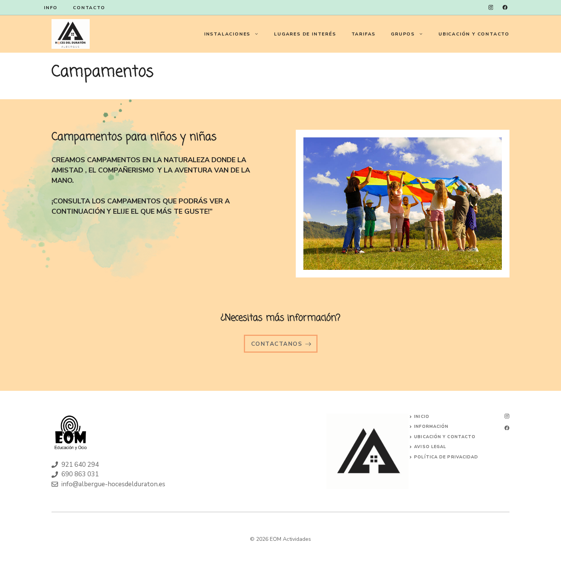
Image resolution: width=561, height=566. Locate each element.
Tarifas (363, 34)
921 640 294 (80, 464)
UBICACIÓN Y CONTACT (443, 437)
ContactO (89, 8)
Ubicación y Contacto (473, 34)
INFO (51, 8)
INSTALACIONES (227, 34)
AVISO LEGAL (430, 447)
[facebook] (505, 7)
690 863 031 (80, 474)
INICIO (421, 416)
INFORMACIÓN (431, 426)
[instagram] (490, 7)
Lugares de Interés (305, 34)
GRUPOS (403, 34)
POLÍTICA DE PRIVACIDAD (446, 457)
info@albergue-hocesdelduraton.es (113, 484)
